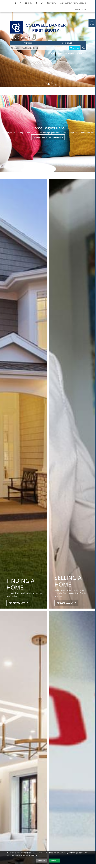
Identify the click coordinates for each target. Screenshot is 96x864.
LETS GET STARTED (17, 603)
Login (62, 3)
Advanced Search (74, 53)
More (50, 80)
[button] (92, 23)
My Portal (52, 3)
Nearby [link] (75, 48)
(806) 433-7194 (80, 9)
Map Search (57, 53)
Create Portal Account (76, 3)
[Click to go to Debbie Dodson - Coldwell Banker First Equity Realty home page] (38, 27)
